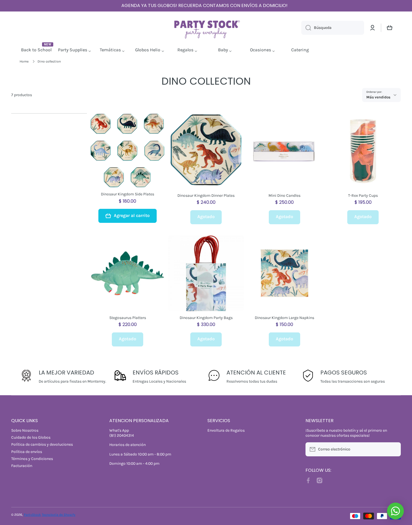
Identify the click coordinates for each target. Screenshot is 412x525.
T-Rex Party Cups (363, 195)
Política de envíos (26, 451)
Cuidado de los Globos (30, 437)
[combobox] (332, 28)
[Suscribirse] (394, 449)
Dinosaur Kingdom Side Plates (127, 194)
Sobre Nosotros (24, 430)
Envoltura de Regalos (226, 430)
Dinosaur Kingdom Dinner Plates (206, 195)
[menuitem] (37, 50)
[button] (389, 28)
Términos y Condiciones (32, 458)
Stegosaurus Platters (127, 317)
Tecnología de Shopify (58, 515)
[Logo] (206, 28)
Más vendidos (378, 97)
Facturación (21, 465)
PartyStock (32, 515)
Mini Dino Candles (284, 195)
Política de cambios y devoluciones (42, 444)
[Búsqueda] (306, 28)
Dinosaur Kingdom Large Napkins (284, 317)
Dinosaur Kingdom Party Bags (206, 317)
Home (24, 61)
